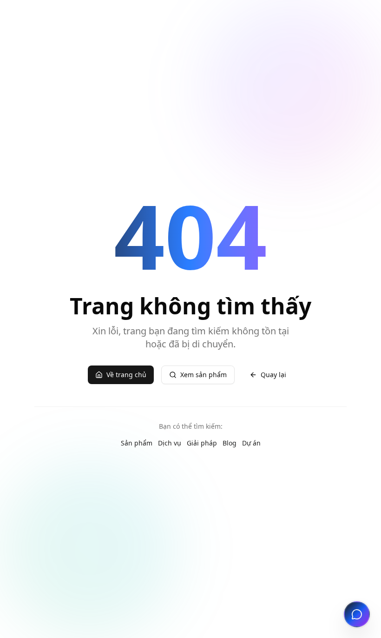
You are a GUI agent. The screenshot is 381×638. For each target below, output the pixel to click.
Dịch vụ (169, 443)
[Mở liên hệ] (357, 614)
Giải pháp (202, 443)
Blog (229, 443)
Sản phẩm (136, 443)
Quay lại (273, 374)
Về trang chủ (126, 374)
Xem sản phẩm (203, 374)
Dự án (251, 443)
